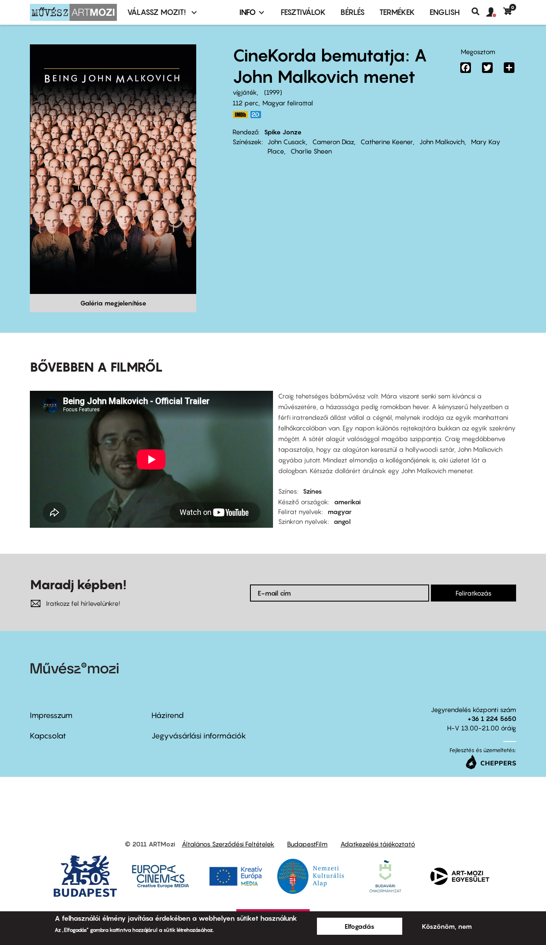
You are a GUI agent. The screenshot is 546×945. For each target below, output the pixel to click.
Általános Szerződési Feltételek (228, 844)
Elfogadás (360, 926)
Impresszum (51, 715)
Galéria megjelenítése (113, 303)
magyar (339, 511)
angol (342, 521)
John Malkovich (442, 141)
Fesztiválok (303, 12)
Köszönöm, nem (447, 926)
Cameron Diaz (333, 141)
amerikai (347, 502)
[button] (494, 12)
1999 (273, 92)
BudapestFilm (307, 844)
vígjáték (244, 92)
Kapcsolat (48, 735)
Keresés (478, 11)
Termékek (397, 12)
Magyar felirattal (287, 103)
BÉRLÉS (352, 12)
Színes (312, 491)
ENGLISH (445, 12)
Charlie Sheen (311, 151)
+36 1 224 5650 (492, 718)
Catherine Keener (386, 141)
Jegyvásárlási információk (198, 735)
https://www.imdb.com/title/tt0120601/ (240, 114)
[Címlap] (73, 12)
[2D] (258, 114)
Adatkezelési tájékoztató (377, 844)
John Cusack (286, 141)
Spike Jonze (283, 132)
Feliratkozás (473, 593)
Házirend (167, 715)
